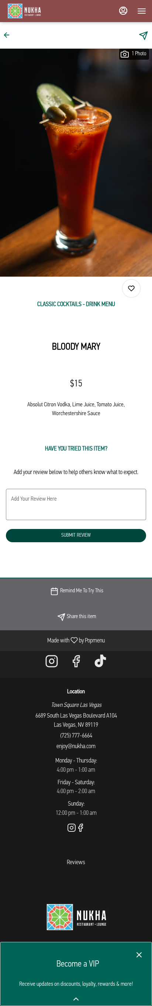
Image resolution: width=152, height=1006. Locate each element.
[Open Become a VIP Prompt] (76, 999)
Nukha (76, 917)
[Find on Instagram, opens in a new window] (51, 664)
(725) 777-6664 (76, 736)
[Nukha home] (39, 11)
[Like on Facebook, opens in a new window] (76, 664)
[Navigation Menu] (142, 11)
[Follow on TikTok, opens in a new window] (100, 664)
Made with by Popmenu (55, 640)
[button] (9, 35)
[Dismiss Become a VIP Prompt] (139, 955)
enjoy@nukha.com (76, 746)
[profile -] (123, 10)
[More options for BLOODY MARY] (131, 288)
